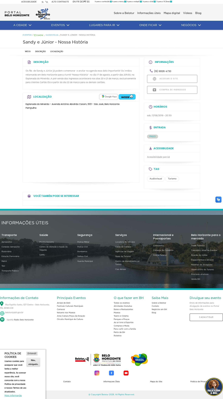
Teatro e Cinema (121, 316)
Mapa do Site (156, 381)
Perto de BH (119, 332)
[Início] (27, 9)
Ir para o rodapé (133, 1)
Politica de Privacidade (200, 381)
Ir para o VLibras (164, 1)
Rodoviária (6, 251)
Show (40, 35)
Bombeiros (82, 251)
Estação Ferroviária (10, 256)
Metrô (4, 261)
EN (74, 2)
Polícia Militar (83, 242)
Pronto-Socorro (46, 242)
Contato (155, 306)
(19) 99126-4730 (162, 71)
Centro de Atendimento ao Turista (127, 262)
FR (77, 2)
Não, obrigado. (33, 362)
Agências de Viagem (124, 251)
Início (28, 51)
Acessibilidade (29, 2)
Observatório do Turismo (202, 269)
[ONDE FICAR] (160, 25)
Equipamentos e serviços (202, 260)
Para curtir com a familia (125, 329)
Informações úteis (149, 13)
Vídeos (187, 13)
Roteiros (118, 336)
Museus (117, 313)
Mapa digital (172, 13)
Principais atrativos (199, 274)
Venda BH (195, 279)
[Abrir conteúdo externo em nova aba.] (108, 97)
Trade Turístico (198, 246)
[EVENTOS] (67, 25)
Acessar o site (168, 78)
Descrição (40, 51)
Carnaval (61, 309)
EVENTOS (58, 25)
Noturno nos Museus (66, 313)
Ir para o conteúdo (103, 1)
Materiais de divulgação (202, 265)
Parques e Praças (121, 319)
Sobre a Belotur (124, 13)
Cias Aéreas (120, 269)
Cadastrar (206, 317)
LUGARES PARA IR (102, 25)
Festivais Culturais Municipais (70, 306)
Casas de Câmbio (123, 247)
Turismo (172, 179)
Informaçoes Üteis (111, 381)
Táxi (3, 266)
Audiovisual (52, 35)
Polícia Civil (82, 247)
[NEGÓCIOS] (199, 25)
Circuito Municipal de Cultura (70, 319)
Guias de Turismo (123, 256)
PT (84, 2)
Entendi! (32, 353)
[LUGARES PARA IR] (118, 25)
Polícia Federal (160, 255)
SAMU (42, 255)
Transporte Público (10, 271)
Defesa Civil (82, 256)
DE (81, 2)
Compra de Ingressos (172, 89)
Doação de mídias (199, 255)
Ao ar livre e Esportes (123, 322)
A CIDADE (20, 25)
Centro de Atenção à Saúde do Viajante (53, 248)
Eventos (27, 35)
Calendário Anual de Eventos (204, 250)
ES (88, 2)
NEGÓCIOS (188, 25)
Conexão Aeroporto (11, 247)
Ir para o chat (148, 1)
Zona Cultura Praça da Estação (71, 316)
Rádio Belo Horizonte (24, 320)
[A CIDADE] (30, 25)
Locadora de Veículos (125, 242)
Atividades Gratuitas (123, 306)
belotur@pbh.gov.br (14, 312)
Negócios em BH (159, 309)
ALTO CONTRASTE (60, 2)
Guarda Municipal (85, 261)
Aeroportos (7, 242)
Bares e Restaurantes (123, 309)
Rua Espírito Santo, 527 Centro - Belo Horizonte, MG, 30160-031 (24, 306)
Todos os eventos (122, 303)
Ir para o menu (119, 1)
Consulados (158, 246)
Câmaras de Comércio (163, 250)
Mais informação (13, 396)
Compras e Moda (121, 326)
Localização (56, 51)
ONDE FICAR (148, 25)
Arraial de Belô (63, 303)
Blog (198, 13)
